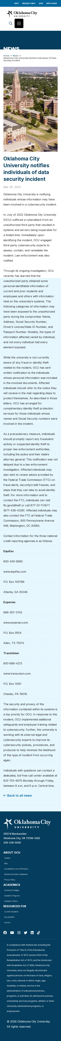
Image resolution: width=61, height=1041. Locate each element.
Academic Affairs (11, 901)
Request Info (28, 3)
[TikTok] (38, 933)
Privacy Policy (9, 880)
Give (41, 3)
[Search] (11, 23)
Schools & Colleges (11, 890)
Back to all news (19, 795)
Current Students (11, 912)
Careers (7, 858)
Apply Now (51, 3)
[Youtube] (12, 933)
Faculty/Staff (9, 917)
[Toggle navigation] (19, 23)
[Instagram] (19, 933)
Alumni (7, 923)
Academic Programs (12, 896)
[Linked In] (32, 933)
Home (6, 55)
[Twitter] (25, 933)
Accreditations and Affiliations (16, 869)
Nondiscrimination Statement (16, 874)
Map (6, 863)
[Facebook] (5, 933)
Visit (16, 3)
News (15, 55)
